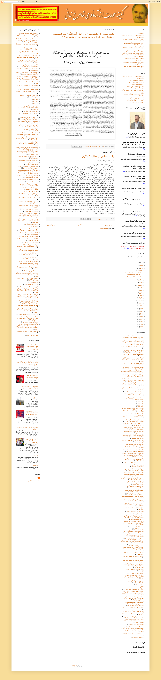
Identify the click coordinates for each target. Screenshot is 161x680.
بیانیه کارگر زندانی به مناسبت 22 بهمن (28, 113)
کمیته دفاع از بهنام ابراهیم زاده (135, 100)
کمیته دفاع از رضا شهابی (136, 98)
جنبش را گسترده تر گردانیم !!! (30, 191)
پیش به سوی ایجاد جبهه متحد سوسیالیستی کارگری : (30, 163)
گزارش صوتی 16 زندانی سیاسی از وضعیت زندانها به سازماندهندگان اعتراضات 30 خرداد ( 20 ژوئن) (28, 301)
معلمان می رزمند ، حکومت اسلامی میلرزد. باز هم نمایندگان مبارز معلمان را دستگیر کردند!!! (27, 318)
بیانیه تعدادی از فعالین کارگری (98, 156)
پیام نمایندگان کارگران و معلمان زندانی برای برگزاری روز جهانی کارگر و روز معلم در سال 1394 (27, 152)
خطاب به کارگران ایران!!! (31, 211)
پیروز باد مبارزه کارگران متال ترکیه (28, 160)
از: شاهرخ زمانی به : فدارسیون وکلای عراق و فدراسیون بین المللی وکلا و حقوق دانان (27, 57)
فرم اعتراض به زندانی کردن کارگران (133, 51)
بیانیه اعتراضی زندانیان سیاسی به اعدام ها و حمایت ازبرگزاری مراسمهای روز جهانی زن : (27, 107)
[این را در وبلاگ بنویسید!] (79, 146)
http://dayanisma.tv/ (32, 335)
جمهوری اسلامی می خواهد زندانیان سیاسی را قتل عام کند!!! (29, 188)
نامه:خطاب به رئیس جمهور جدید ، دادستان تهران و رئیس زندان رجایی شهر (32, 347)
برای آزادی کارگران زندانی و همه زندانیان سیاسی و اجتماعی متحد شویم (27, 73)
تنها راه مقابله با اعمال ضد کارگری (29, 179)
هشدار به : (35, 455)
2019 (141, 268)
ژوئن (140, 293)
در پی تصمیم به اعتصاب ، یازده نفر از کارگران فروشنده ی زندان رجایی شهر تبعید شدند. (28, 220)
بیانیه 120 (35, 103)
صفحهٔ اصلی (81, 225)
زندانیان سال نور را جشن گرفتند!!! (29, 236)
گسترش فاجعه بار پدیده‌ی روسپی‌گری (28, 305)
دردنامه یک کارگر (33, 226)
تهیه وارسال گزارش (32, 181)
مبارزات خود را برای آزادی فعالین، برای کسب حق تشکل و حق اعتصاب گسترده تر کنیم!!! (27, 310)
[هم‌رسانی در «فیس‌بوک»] (75, 146)
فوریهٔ (140, 303)
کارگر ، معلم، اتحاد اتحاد (31, 284)
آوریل (140, 298)
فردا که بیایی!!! (34, 282)
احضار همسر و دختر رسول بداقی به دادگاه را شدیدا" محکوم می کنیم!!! (28, 48)
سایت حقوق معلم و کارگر (136, 80)
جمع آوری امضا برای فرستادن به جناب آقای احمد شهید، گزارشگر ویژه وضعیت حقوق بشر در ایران (132, 54)
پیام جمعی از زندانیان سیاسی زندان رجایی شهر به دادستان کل (28, 125)
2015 (141, 316)
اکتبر (140, 282)
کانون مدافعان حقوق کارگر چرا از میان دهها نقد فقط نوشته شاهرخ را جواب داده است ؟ (27, 290)
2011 (141, 327)
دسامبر (139, 270)
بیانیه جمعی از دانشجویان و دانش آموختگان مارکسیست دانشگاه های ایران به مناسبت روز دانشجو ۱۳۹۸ (83, 35)
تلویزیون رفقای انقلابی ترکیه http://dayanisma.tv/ (135, 83)
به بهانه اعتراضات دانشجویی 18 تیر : (28, 89)
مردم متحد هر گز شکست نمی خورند (28, 314)
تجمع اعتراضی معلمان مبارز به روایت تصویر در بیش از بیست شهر (28, 167)
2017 (141, 311)
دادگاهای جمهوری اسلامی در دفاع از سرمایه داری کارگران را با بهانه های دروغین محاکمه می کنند (28, 215)
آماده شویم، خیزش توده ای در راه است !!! (27, 44)
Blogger (74, 666)
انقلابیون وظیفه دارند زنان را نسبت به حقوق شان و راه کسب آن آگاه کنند (28, 65)
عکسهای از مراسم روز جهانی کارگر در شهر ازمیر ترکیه (32, 440)
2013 (141, 321)
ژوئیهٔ (140, 290)
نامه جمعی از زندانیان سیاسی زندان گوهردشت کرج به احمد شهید (28, 387)
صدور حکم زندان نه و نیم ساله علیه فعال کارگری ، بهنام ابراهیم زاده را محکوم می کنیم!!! (27, 274)
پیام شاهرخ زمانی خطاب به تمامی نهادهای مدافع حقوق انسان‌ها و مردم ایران (28, 143)
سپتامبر (139, 285)
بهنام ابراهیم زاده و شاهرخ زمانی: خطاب (27, 91)
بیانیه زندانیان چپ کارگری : (31, 111)
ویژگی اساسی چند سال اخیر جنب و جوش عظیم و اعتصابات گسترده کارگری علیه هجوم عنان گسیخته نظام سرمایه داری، (27, 326)
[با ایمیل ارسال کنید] (81, 146)
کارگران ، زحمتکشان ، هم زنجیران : (28, 287)
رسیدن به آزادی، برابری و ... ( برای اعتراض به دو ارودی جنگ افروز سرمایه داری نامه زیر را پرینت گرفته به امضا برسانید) (27, 363)
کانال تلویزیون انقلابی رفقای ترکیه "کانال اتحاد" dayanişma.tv (132, 40)
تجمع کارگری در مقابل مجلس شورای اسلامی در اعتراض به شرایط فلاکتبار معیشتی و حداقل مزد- (28, 171)
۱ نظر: (95, 219)
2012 (141, 324)
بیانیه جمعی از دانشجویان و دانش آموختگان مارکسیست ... (133, 273)
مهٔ (141, 295)
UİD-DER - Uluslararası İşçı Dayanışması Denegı (135, 87)
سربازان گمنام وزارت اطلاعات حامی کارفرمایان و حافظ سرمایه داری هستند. (27, 245)
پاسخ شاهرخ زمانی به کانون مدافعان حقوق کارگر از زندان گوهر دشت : (28, 118)
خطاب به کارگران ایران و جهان (29, 209)
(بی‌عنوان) (35, 398)
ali (37, 478)
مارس (140, 300)
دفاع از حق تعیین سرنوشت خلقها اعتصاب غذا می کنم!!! (29, 233)
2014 (141, 319)
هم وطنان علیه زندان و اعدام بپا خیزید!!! (27, 331)
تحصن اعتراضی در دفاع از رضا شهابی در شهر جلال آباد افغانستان (27, 176)
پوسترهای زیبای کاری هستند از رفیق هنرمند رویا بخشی (32, 377)
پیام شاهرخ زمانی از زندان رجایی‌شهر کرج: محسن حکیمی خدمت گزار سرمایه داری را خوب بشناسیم (27, 134)
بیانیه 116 (35, 99)
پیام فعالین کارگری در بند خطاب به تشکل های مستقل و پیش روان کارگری (27, 147)
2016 (141, 314)
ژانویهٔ (140, 305)
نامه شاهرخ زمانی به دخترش (30, 322)
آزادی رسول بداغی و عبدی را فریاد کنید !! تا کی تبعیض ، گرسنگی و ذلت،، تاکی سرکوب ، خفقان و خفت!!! (27, 40)
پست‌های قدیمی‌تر (52, 225)
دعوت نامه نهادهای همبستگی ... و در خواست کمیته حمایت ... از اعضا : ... (28, 229)
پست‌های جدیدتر (109, 225)
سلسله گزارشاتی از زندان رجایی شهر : (27, 254)
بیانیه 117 (35, 101)
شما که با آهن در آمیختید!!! (31, 271)
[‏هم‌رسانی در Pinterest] (73, 146)
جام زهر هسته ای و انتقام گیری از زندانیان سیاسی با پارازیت (29, 184)
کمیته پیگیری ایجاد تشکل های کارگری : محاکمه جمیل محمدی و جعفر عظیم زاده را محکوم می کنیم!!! (27, 296)
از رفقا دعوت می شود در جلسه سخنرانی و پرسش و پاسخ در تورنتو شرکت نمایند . (31, 413)
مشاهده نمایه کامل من (34, 481)
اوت (140, 287)
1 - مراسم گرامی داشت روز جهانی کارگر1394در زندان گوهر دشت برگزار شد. (27, 35)
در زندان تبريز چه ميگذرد (31, 224)
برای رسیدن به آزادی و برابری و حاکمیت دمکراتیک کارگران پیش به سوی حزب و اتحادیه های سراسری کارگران (27, 77)
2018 (141, 309)
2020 (141, 265)
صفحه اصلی (140, 33)
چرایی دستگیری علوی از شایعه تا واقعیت (27, 197)
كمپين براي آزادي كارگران (136, 102)
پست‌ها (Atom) (104, 228)
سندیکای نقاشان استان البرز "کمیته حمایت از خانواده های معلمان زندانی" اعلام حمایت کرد (28, 263)
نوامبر (140, 280)
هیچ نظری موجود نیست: (90, 146)
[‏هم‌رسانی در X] (77, 146)
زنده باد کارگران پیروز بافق (31, 242)
